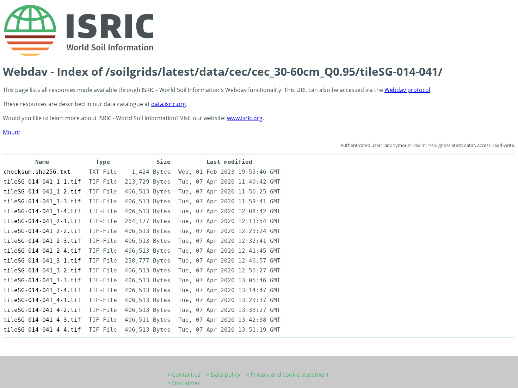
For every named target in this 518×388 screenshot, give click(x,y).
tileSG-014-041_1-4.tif (42, 211)
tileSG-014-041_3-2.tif (42, 270)
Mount (11, 132)
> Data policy (223, 374)
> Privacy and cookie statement (287, 374)
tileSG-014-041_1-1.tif (42, 181)
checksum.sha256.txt (37, 171)
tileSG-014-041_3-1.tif (42, 260)
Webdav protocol (407, 90)
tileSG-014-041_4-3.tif (42, 319)
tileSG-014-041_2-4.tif (42, 250)
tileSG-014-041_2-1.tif (42, 221)
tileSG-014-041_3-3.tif (42, 280)
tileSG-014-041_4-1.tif (42, 300)
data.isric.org (168, 104)
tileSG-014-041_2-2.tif (42, 231)
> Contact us (184, 374)
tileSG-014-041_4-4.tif (42, 329)
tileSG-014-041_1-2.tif (42, 191)
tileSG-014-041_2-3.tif (42, 241)
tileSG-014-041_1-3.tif (42, 201)
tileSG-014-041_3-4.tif (42, 290)
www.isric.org (245, 118)
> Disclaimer (183, 383)
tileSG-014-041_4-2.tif (42, 310)
